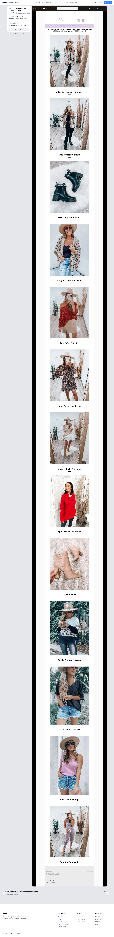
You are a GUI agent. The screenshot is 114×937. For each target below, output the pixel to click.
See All (105, 891)
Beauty (60, 919)
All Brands (80, 917)
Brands (11, 2)
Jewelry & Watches (63, 924)
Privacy (97, 922)
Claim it (26, 33)
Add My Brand (81, 922)
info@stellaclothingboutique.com (53, 873)
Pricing (17, 2)
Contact (97, 917)
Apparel (60, 917)
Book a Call (98, 919)
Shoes (60, 922)
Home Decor (62, 927)
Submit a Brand (81, 919)
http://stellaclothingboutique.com (53, 874)
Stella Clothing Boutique (21, 9)
